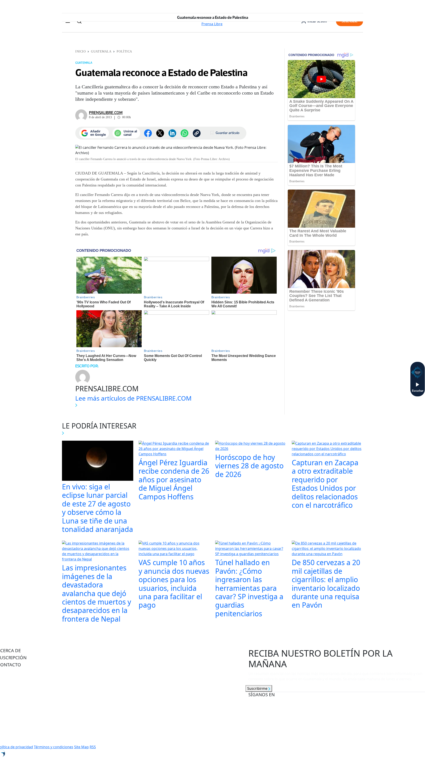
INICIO (80, 51)
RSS (93, 746)
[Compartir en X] (160, 133)
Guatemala (101, 51)
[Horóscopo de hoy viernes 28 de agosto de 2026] (250, 446)
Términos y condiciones (53, 746)
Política (124, 51)
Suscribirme (257, 688)
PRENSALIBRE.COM (106, 112)
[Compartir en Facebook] (148, 133)
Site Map (81, 746)
